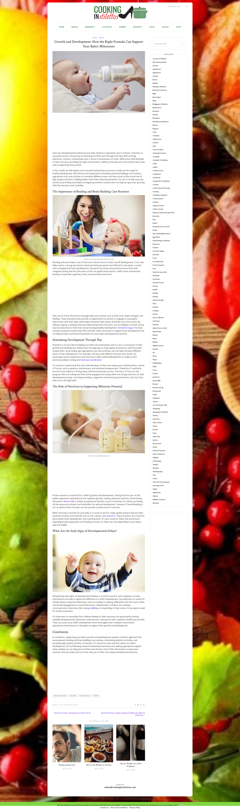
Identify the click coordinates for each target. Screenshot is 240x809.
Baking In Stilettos (159, 86)
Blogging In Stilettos (160, 104)
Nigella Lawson (158, 345)
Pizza (155, 370)
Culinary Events (158, 205)
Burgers (156, 128)
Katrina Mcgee (72, 705)
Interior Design (158, 300)
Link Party (156, 321)
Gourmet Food (158, 282)
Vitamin (155, 496)
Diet (154, 219)
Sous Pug (156, 436)
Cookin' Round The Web (161, 188)
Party (154, 356)
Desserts (137, 27)
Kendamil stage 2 (126, 327)
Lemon (155, 314)
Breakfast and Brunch (161, 121)
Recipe (155, 384)
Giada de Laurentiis (160, 272)
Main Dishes (157, 331)
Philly (154, 366)
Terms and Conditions (119, 808)
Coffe (155, 163)
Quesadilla (156, 380)
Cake (154, 132)
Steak (155, 447)
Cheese (155, 142)
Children (73, 696)
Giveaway (156, 279)
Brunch (155, 125)
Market (155, 335)
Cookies (156, 184)
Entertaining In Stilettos (161, 240)
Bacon (155, 79)
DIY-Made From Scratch (161, 226)
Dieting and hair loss (67, 765)
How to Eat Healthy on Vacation (99, 765)
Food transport (158, 265)
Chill (154, 146)
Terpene (156, 468)
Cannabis (156, 135)
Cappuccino (157, 139)
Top (185, 801)
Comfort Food (158, 170)
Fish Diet (156, 254)
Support (96, 696)
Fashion (155, 247)
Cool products (158, 198)
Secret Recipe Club (160, 405)
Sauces (165, 27)
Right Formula (84, 696)
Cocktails (107, 27)
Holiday (155, 296)
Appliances (157, 72)
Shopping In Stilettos (160, 412)
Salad (155, 394)
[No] (237, 805)
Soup (178, 27)
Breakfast (90, 27)
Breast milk (69, 501)
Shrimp (155, 415)
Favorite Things (158, 251)
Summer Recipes (159, 450)
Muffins (155, 342)
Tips (154, 475)
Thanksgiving (157, 471)
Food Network (158, 261)
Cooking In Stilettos (160, 195)
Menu (155, 338)
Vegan (155, 489)
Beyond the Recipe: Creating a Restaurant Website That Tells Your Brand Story (123, 714)
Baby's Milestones (60, 696)
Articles (155, 76)
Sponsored (157, 443)
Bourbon (156, 111)
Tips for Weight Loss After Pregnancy (130, 765)
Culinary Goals (158, 209)
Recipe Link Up (158, 387)
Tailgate (155, 457)
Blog (95, 38)
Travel (155, 478)
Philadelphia (157, 363)
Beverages (157, 97)
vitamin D (110, 515)
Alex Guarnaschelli (159, 62)
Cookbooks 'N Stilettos (161, 181)
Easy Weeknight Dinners (161, 233)
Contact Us (104, 808)
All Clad (155, 65)
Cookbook (156, 177)
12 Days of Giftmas (159, 58)
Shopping (156, 408)
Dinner (122, 27)
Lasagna (156, 310)
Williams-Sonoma (159, 499)
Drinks (155, 230)
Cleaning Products (159, 153)
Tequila (155, 464)
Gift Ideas (156, 275)
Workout (156, 503)
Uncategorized (158, 485)
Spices (155, 440)
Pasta (152, 27)
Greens (155, 286)
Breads (155, 114)
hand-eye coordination (91, 359)
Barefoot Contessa (160, 90)
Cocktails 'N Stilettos (160, 160)
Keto (154, 303)
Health (101, 38)
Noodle (155, 349)
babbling (94, 608)
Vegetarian (157, 492)
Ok (181, 805)
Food (154, 258)
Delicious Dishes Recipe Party (164, 212)
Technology (157, 461)
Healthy (155, 293)
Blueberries (157, 107)
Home (61, 27)
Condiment (157, 174)
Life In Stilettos (158, 317)
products (156, 377)
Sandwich (156, 398)
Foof (154, 268)
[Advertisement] (98, 132)
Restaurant (157, 391)
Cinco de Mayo (158, 149)
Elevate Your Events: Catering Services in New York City (72, 713)
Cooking (156, 191)
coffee (155, 167)
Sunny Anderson (159, 454)
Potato (155, 373)
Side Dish (156, 419)
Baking (75, 27)
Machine (156, 324)
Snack (155, 426)
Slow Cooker (157, 422)
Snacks (155, 429)
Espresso (156, 244)
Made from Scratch (160, 328)
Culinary (155, 202)
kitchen (155, 307)
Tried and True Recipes (161, 482)
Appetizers (157, 69)
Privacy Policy (134, 808)
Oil (154, 352)
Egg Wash (156, 237)
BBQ (154, 93)
